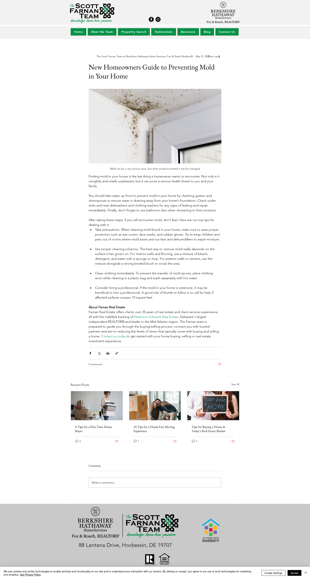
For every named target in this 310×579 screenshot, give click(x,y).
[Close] (306, 573)
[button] (134, 32)
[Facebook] (151, 19)
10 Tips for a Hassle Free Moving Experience (154, 429)
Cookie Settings (273, 573)
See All (235, 384)
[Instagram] (158, 19)
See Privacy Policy (30, 574)
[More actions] (219, 56)
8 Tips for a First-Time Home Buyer (93, 429)
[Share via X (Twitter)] (99, 353)
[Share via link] (116, 353)
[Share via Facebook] (90, 353)
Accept (294, 573)
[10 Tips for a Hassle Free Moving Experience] (155, 405)
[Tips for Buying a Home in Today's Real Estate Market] (213, 405)
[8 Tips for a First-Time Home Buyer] (97, 405)
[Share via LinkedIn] (108, 353)
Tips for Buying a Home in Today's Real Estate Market (208, 429)
